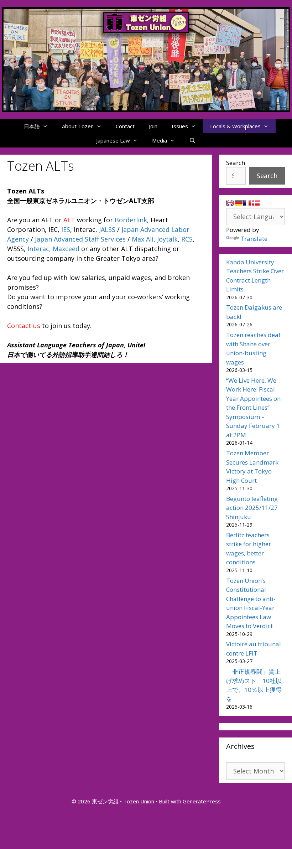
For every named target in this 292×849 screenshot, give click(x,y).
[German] (239, 203)
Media (159, 140)
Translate (253, 238)
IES (65, 229)
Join (153, 126)
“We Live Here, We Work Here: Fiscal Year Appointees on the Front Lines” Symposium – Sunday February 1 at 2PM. (253, 407)
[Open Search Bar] (192, 140)
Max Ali (142, 239)
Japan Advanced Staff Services (80, 239)
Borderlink (131, 220)
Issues (180, 126)
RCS (187, 239)
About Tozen (78, 126)
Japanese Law (113, 140)
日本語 (32, 126)
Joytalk (167, 239)
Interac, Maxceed (53, 248)
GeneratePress (202, 801)
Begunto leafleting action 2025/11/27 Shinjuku (252, 508)
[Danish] (256, 203)
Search (235, 163)
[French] (247, 203)
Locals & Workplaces (235, 126)
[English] (230, 203)
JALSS (107, 229)
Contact (125, 126)
